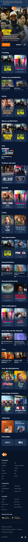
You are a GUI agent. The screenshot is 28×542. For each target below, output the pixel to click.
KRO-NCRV (4, 473)
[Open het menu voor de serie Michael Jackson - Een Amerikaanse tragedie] (25, 285)
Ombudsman (17, 504)
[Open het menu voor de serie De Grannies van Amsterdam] (25, 56)
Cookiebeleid (19, 529)
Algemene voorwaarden (7, 526)
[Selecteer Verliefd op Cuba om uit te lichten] (19, 48)
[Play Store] (16, 517)
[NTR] (7, 442)
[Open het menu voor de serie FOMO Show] (12, 192)
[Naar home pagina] (14, 8)
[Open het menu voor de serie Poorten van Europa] (12, 285)
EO (2, 468)
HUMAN (3, 470)
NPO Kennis (16, 499)
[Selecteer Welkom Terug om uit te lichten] (4, 48)
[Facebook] (22, 537)
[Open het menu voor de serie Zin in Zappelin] (25, 372)
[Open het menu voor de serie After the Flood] (12, 216)
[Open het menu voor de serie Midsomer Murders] (25, 216)
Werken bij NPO (17, 488)
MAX (3, 476)
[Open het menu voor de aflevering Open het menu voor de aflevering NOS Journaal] (12, 81)
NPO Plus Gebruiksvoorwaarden (9, 529)
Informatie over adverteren (7, 532)
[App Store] (6, 517)
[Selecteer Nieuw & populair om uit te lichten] (24, 48)
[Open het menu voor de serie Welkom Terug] (12, 125)
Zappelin (4, 499)
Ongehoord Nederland (19, 465)
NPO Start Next (5, 504)
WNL (15, 473)
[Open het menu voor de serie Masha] (12, 372)
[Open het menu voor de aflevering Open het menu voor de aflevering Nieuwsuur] (25, 81)
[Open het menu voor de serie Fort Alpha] (12, 56)
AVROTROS (4, 463)
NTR (15, 463)
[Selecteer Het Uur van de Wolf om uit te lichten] (14, 48)
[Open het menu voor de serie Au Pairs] (25, 310)
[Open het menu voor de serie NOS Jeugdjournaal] (25, 397)
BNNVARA (4, 465)
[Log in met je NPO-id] (25, 8)
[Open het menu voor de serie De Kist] (12, 167)
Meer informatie (6, 4)
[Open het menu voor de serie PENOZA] (25, 241)
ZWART (16, 476)
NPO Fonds (16, 501)
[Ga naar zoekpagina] (21, 8)
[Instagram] (25, 537)
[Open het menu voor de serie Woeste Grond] (12, 100)
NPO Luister (4, 509)
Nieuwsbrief (17, 486)
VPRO (15, 470)
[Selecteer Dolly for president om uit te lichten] (9, 48)
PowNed (16, 468)
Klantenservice (17, 491)
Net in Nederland (18, 507)
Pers (3, 491)
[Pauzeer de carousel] (24, 44)
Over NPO (4, 486)
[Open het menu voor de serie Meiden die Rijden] (25, 167)
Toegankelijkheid (5, 488)
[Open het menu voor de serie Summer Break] (12, 397)
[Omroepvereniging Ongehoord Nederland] (20, 442)
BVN (3, 507)
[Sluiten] (26, 1)
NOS (3, 478)
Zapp (3, 501)
